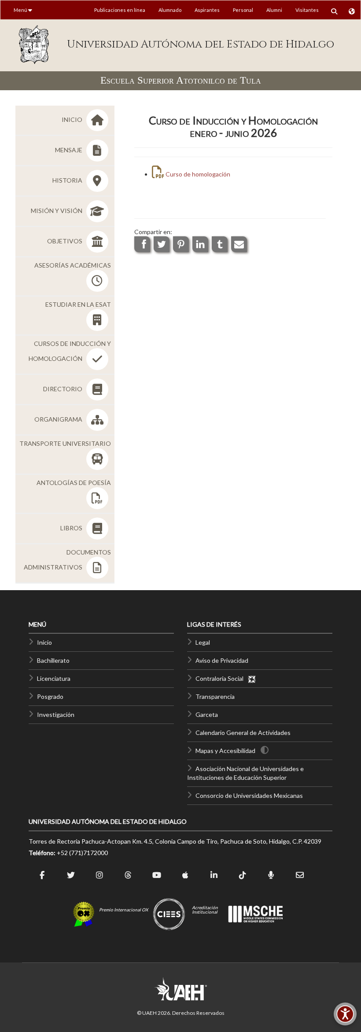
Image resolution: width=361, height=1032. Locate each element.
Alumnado (169, 10)
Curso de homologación (197, 174)
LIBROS (72, 528)
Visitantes (307, 10)
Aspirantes (207, 10)
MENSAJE (69, 150)
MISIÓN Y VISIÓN (57, 210)
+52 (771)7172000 (82, 852)
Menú (21, 10)
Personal (243, 10)
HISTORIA (68, 180)
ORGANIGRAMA (59, 419)
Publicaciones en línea (119, 10)
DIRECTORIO (63, 389)
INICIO (73, 119)
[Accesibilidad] (345, 1014)
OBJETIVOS (65, 241)
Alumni (274, 10)
